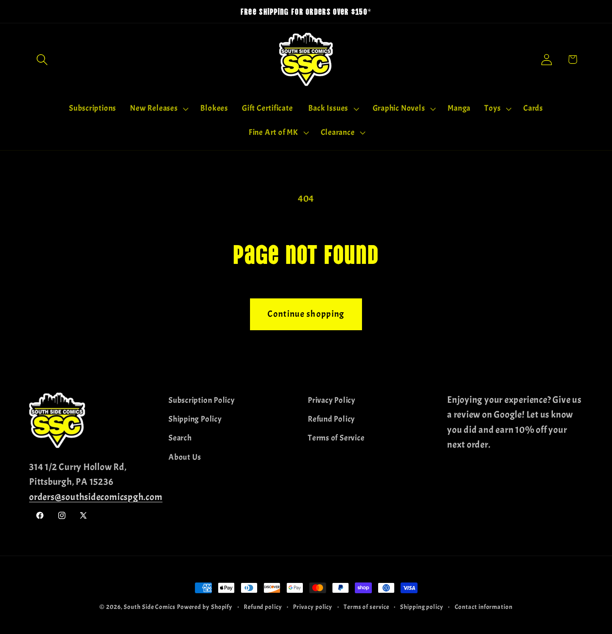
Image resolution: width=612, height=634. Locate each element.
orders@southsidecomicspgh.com (96, 497)
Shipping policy (422, 607)
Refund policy (263, 607)
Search (180, 438)
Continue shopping (305, 313)
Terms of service (366, 607)
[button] (42, 59)
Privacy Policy (331, 400)
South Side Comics (149, 607)
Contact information (484, 607)
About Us (184, 457)
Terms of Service (336, 438)
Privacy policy (312, 607)
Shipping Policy (195, 419)
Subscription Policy (201, 400)
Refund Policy (331, 419)
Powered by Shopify (205, 607)
